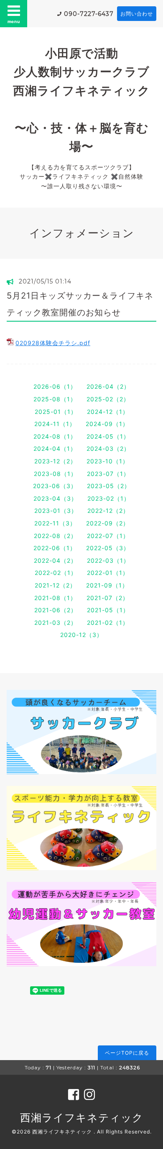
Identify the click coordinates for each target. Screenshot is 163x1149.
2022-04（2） (55, 560)
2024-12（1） (108, 411)
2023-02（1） (108, 498)
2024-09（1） (107, 423)
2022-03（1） (108, 560)
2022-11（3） (55, 523)
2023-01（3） (55, 510)
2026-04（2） (108, 386)
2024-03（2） (108, 448)
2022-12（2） (108, 510)
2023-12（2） (55, 461)
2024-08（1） (54, 436)
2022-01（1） (108, 572)
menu (14, 21)
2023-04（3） (55, 498)
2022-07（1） (108, 535)
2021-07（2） (108, 597)
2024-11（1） (55, 423)
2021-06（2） (55, 609)
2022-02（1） (56, 572)
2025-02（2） (108, 399)
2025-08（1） (54, 399)
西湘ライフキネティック (81, 1117)
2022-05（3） (108, 547)
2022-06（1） (54, 547)
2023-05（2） (108, 485)
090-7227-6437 (89, 14)
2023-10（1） (108, 461)
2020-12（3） (81, 634)
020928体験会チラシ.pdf (52, 342)
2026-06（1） (54, 386)
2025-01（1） (56, 411)
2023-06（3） (55, 485)
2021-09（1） (107, 585)
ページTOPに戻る (127, 1053)
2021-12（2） (55, 585)
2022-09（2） (107, 523)
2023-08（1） (55, 473)
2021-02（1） (108, 622)
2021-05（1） (108, 609)
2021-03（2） (55, 622)
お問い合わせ (136, 13)
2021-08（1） (55, 597)
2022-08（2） (55, 535)
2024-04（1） (54, 448)
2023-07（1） (108, 473)
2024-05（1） (108, 436)
